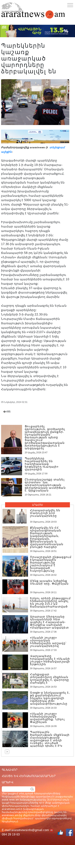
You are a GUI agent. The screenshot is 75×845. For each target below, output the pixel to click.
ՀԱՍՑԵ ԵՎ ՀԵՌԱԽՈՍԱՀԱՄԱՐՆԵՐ (29, 776)
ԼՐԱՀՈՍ (37, 504)
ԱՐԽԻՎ (7, 782)
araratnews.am (11, 808)
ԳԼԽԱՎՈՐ (9, 769)
